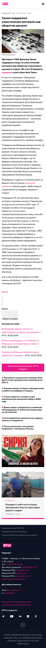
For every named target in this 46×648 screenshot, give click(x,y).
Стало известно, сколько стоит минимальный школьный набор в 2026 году (21, 399)
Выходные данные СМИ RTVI (13, 528)
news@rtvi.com (22, 570)
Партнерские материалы (13, 579)
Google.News (9, 593)
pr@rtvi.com (21, 573)
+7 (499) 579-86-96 (14, 564)
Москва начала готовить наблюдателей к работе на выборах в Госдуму (23, 389)
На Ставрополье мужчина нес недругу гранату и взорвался (22, 419)
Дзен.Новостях (13, 590)
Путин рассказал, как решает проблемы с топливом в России (18, 427)
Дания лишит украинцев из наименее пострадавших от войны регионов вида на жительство (22, 409)
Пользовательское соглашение (14, 532)
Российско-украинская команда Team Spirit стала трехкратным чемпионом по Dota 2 (22, 380)
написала (7, 72)
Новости (6, 13)
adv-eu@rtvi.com (22, 576)
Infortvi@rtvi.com (29, 567)
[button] (43, 3)
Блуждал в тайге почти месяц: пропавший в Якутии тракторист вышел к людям (23, 507)
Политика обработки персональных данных (19, 535)
